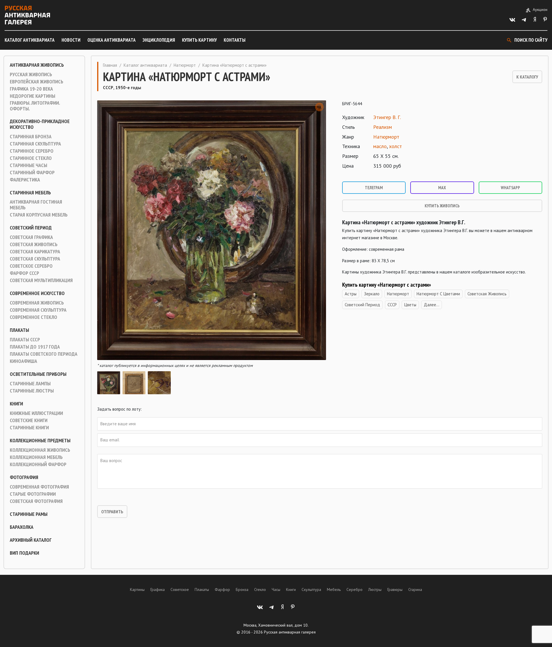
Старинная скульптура (35, 144)
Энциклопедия (159, 40)
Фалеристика (25, 180)
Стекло (260, 589)
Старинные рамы (28, 514)
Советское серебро (31, 266)
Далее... (431, 304)
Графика (157, 589)
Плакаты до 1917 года (35, 347)
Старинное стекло (31, 158)
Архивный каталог (30, 540)
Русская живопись (31, 74)
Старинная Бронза (30, 136)
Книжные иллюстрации (36, 413)
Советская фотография (36, 501)
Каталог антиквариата (30, 40)
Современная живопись (37, 303)
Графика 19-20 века (31, 89)
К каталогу (527, 77)
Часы (276, 589)
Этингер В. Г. (387, 117)
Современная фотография (39, 487)
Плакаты (19, 330)
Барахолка (21, 527)
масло (380, 146)
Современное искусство (37, 293)
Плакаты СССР (25, 339)
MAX (442, 187)
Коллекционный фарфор (38, 464)
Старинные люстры (32, 391)
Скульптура (311, 589)
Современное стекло (33, 317)
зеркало (371, 293)
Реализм (382, 127)
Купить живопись (442, 205)
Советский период (31, 228)
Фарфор (222, 589)
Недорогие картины (32, 96)
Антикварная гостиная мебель (36, 204)
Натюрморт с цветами (438, 293)
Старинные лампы (30, 383)
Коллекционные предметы (40, 440)
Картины (137, 589)
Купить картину (199, 40)
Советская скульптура (35, 259)
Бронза (242, 589)
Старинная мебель (30, 193)
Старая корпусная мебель (39, 215)
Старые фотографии (33, 494)
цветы (410, 304)
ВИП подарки (24, 553)
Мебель (334, 589)
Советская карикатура (35, 251)
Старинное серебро (31, 151)
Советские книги (28, 420)
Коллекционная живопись (40, 450)
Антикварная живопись (37, 65)
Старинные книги (29, 427)
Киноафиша (23, 361)
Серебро (354, 589)
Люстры (375, 589)
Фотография (24, 477)
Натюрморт (185, 65)
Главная (110, 65)
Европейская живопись (36, 82)
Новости (71, 40)
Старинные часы (28, 165)
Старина (415, 589)
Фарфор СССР (24, 273)
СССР (392, 304)
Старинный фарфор (32, 172)
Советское (179, 589)
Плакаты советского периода (43, 354)
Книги (16, 404)
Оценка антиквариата (111, 40)
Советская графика (31, 237)
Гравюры (394, 589)
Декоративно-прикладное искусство (40, 124)
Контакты (235, 40)
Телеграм (374, 187)
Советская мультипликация (41, 280)
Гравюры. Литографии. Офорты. (35, 106)
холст (395, 146)
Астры (350, 293)
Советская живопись (33, 244)
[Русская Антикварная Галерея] (27, 15)
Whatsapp (510, 187)
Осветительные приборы (38, 374)
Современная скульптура (38, 310)
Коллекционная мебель (36, 457)
